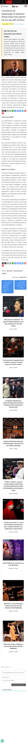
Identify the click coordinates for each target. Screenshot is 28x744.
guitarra (4, 273)
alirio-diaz (9, 271)
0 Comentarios (19, 24)
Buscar (25, 3)
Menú (2, 3)
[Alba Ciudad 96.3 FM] (14, 6)
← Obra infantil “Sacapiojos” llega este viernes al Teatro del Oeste (7, 286)
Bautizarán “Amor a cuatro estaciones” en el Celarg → (21, 284)
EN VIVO (9, 2)
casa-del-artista (18, 271)
